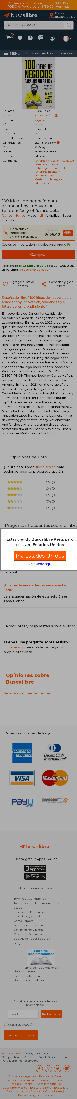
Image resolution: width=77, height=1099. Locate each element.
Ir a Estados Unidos (40, 556)
